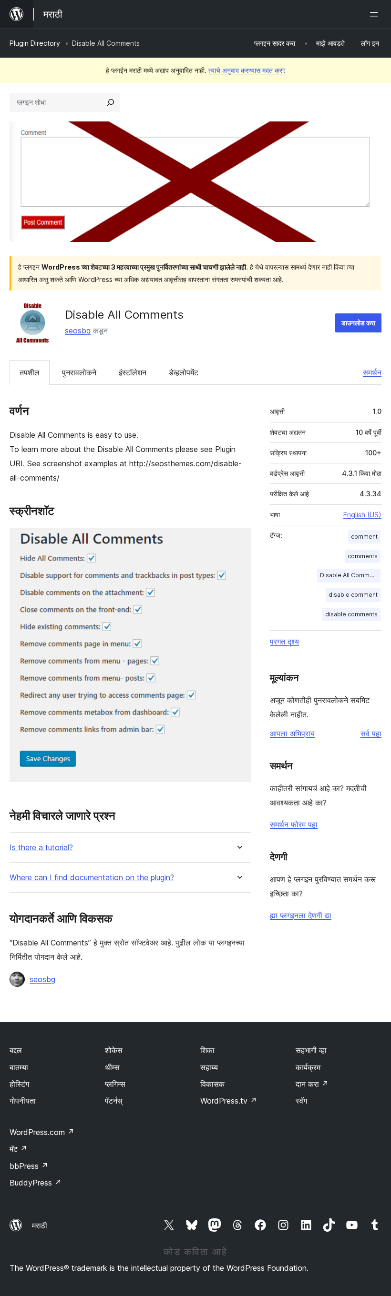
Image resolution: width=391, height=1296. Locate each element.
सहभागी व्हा (311, 1050)
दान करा (312, 1084)
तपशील (30, 372)
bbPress (29, 1166)
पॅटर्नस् (114, 1100)
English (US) (362, 515)
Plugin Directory (35, 43)
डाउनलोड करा (358, 323)
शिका (207, 1050)
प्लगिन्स (115, 1084)
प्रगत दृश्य (284, 641)
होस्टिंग (19, 1084)
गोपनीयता (23, 1100)
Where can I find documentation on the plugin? (92, 877)
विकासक (212, 1084)
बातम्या (19, 1067)
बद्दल (16, 1050)
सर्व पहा (370, 733)
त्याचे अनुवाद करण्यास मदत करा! (247, 70)
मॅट (18, 1149)
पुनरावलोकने (79, 372)
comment (364, 536)
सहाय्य (209, 1067)
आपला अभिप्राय (292, 733)
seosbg (78, 330)
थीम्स (112, 1067)
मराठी (39, 1225)
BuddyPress (36, 1182)
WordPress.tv (228, 1100)
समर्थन (372, 372)
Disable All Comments (350, 575)
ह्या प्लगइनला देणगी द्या (300, 915)
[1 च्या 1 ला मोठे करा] (238, 540)
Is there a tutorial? (41, 847)
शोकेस (114, 1050)
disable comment (353, 594)
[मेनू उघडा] (375, 14)
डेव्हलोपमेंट (183, 372)
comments (363, 556)
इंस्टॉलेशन (132, 372)
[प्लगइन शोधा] (110, 102)
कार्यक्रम (308, 1067)
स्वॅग (301, 1100)
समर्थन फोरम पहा (294, 824)
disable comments (351, 614)
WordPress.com (42, 1132)
